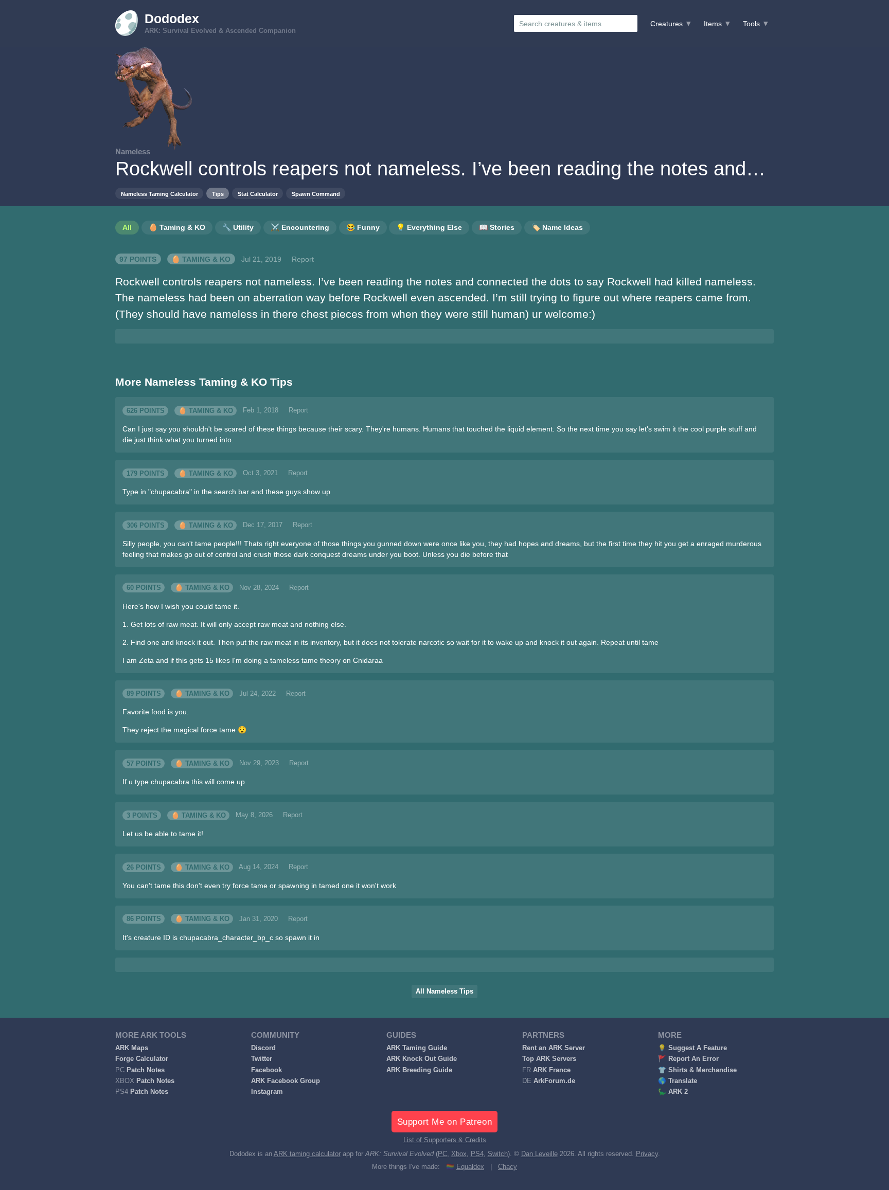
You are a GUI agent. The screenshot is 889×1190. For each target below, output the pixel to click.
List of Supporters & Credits (444, 1140)
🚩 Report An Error (688, 1058)
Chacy (507, 1166)
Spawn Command (316, 194)
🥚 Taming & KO (200, 259)
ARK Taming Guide (416, 1048)
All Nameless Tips (444, 991)
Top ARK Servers (549, 1058)
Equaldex (470, 1166)
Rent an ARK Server (553, 1048)
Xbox (459, 1154)
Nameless (132, 151)
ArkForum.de (554, 1081)
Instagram (267, 1091)
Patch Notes (146, 1070)
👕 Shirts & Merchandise (697, 1070)
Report (303, 259)
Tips (218, 194)
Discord (263, 1048)
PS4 (477, 1154)
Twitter (261, 1058)
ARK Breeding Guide (419, 1070)
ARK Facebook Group (285, 1081)
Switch (498, 1154)
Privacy (647, 1154)
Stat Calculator (258, 194)
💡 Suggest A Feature (692, 1048)
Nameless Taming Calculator (159, 194)
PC (442, 1154)
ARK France (552, 1070)
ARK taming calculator (307, 1154)
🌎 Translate (677, 1081)
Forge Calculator (141, 1058)
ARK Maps (131, 1048)
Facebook (266, 1070)
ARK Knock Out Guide (421, 1058)
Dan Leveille (539, 1154)
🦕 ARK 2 (673, 1091)
